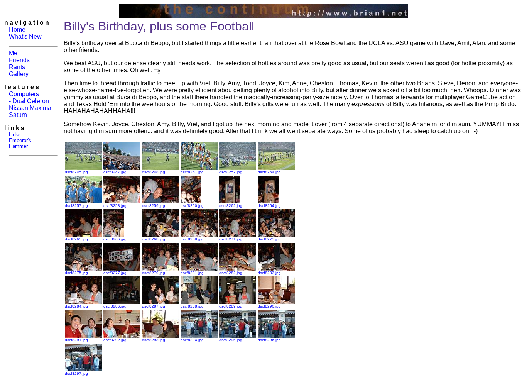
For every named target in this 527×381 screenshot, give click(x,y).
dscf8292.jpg (115, 340)
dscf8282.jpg (230, 273)
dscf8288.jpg (192, 306)
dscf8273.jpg (269, 239)
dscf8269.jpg (192, 239)
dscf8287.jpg (153, 306)
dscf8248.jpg (153, 172)
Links (15, 134)
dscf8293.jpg (153, 340)
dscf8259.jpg (153, 205)
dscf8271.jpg (230, 239)
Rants (17, 67)
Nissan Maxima (30, 108)
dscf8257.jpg (76, 205)
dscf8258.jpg (115, 205)
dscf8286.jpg (115, 306)
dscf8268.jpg (153, 239)
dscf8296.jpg (269, 340)
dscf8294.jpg (192, 340)
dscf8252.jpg (230, 172)
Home (17, 29)
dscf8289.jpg (230, 306)
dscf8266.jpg (115, 239)
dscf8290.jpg (269, 306)
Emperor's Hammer (17, 143)
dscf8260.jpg (192, 205)
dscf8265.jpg (76, 239)
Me (13, 53)
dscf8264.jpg (269, 205)
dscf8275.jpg (76, 273)
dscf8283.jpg (269, 273)
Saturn (18, 115)
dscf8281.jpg (192, 273)
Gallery (19, 74)
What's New (25, 36)
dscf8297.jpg (76, 373)
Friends (19, 60)
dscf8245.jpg (76, 172)
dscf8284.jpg (76, 306)
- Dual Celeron (29, 101)
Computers (24, 94)
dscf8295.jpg (230, 340)
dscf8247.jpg (115, 172)
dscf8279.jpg (153, 273)
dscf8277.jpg (115, 273)
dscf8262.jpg (230, 205)
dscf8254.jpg (269, 172)
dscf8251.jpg (192, 172)
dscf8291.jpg (76, 340)
